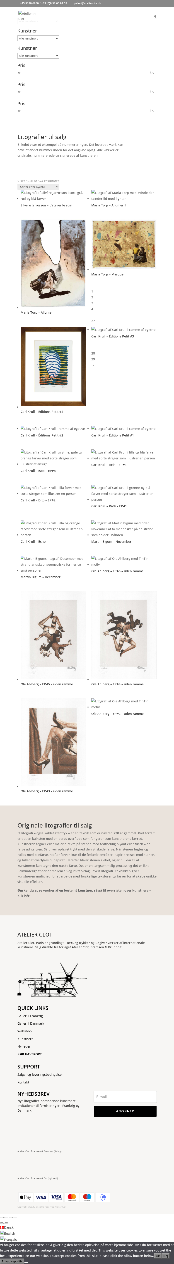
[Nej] (26, 1262)
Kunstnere (25, 1039)
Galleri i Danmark (30, 1023)
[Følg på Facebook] (22, 1140)
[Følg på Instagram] (36, 1140)
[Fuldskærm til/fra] (6, 1217)
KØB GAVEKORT (29, 1054)
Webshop (24, 1031)
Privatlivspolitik (12, 1261)
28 (93, 353)
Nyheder (24, 1046)
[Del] (11, 1217)
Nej (165, 1256)
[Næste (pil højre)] (6, 1223)
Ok (158, 1256)
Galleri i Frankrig (30, 1016)
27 (93, 321)
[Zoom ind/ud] (2, 1217)
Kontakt (23, 1082)
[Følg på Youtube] (52, 1140)
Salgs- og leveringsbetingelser (40, 1074)
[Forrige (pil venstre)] (2, 1223)
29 (93, 359)
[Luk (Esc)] (15, 1217)
